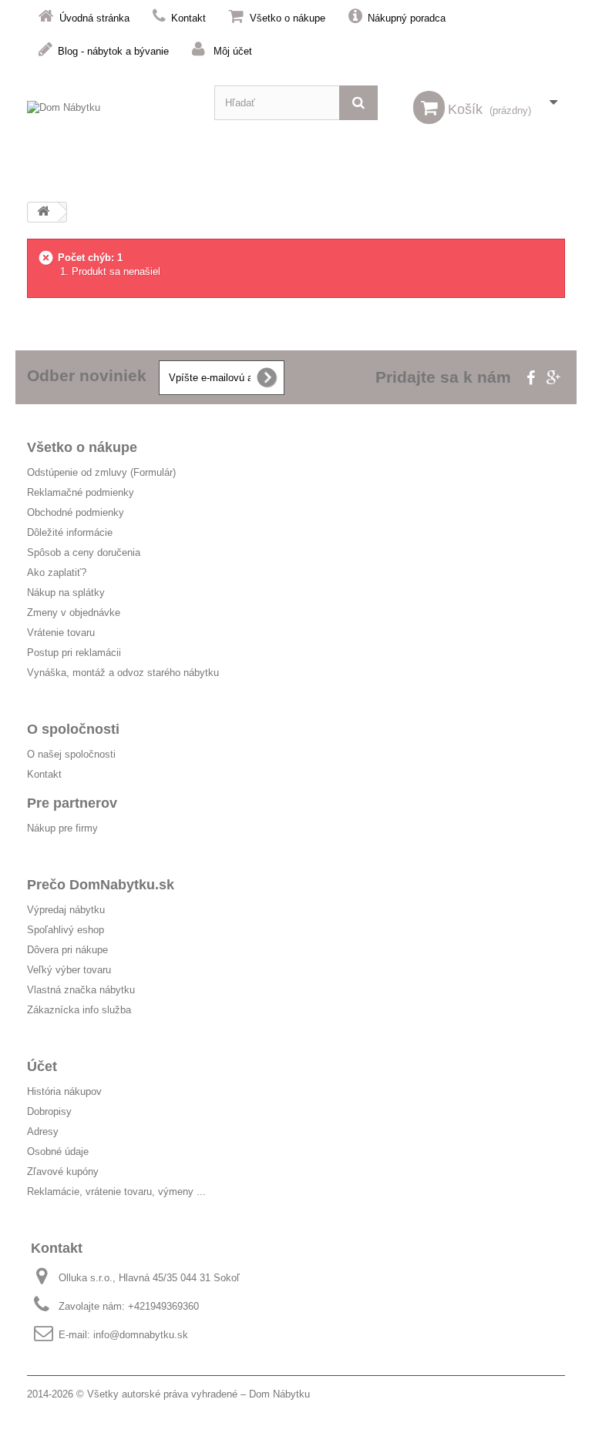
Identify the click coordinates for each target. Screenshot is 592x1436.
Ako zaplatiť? (56, 572)
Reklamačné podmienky (80, 492)
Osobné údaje (58, 1151)
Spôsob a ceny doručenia (83, 552)
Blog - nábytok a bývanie (113, 51)
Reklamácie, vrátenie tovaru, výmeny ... (116, 1191)
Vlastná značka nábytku (81, 990)
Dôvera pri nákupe (67, 950)
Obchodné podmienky (75, 512)
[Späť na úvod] (43, 212)
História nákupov (64, 1091)
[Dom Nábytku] (109, 118)
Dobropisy (49, 1111)
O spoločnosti (73, 729)
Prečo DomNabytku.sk (100, 884)
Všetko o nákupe (287, 18)
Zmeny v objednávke (73, 612)
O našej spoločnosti (71, 754)
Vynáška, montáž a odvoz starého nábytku (123, 672)
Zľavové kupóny (63, 1171)
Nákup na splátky (66, 592)
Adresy (43, 1131)
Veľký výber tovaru (69, 970)
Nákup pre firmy (62, 828)
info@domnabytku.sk (140, 1335)
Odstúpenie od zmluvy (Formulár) (101, 472)
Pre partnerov (72, 803)
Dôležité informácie (70, 532)
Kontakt (188, 18)
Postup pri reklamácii (74, 652)
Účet (42, 1066)
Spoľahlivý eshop (65, 930)
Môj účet (233, 51)
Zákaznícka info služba (79, 1010)
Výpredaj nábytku (66, 909)
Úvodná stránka (94, 18)
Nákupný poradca (407, 18)
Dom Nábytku (279, 1394)
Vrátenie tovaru (61, 632)
